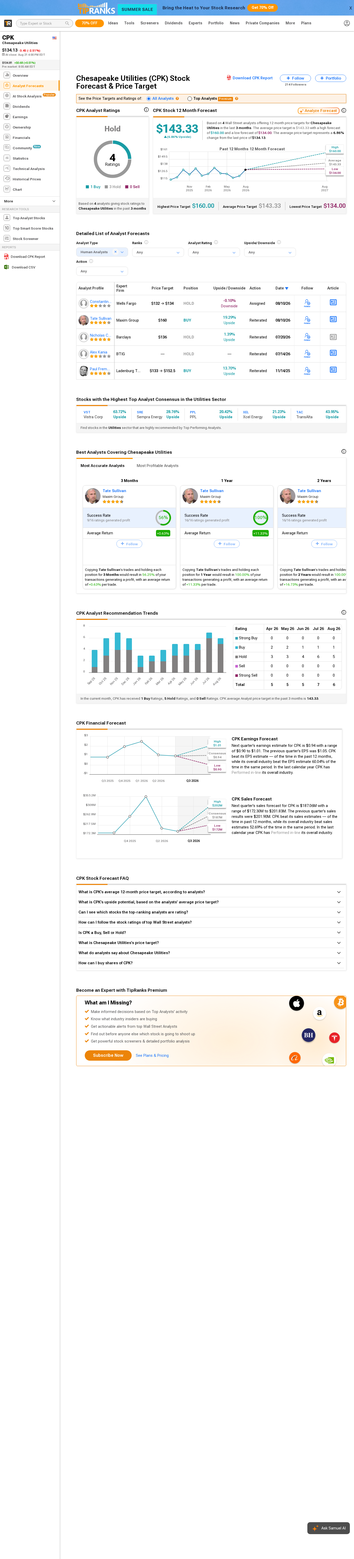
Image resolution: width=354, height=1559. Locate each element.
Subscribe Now (108, 1055)
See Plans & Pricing (152, 1055)
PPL (193, 412)
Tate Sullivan (114, 490)
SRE (140, 412)
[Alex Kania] (84, 354)
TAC (299, 412)
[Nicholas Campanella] (84, 337)
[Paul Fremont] (84, 371)
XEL (246, 412)
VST (87, 412)
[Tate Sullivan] (84, 320)
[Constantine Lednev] (84, 303)
